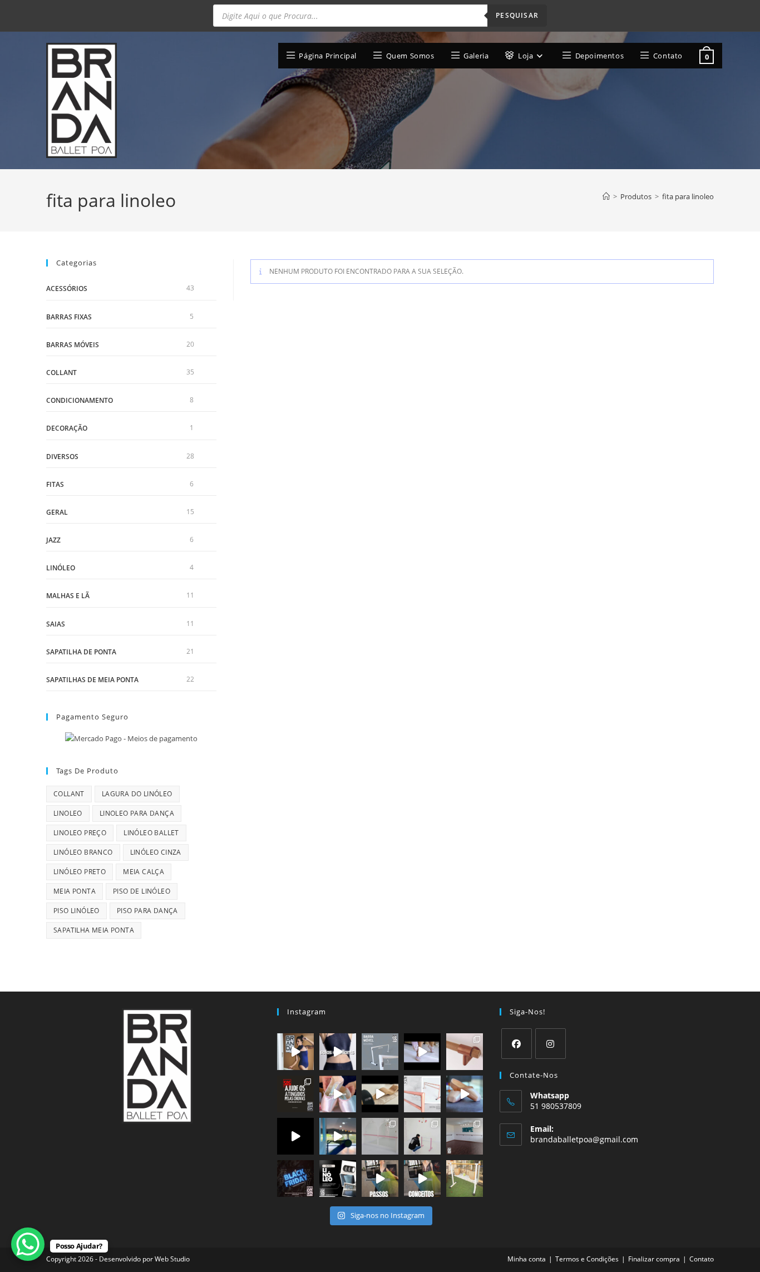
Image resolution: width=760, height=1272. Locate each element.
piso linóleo (76, 910)
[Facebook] (516, 1043)
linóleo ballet (151, 832)
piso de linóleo (141, 891)
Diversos (62, 456)
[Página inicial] (606, 196)
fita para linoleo (688, 196)
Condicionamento (79, 400)
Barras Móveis (72, 344)
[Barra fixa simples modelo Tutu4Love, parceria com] (464, 1051)
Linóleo (60, 568)
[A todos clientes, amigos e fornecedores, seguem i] (295, 1094)
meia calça (143, 871)
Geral (57, 512)
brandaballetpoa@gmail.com (584, 1139)
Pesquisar (517, 15)
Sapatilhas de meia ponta (92, 679)
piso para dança (147, 910)
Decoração (66, 428)
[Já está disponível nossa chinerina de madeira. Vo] (380, 1094)
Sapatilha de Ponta (81, 652)
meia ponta (74, 891)
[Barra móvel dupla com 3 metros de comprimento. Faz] (380, 1051)
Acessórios (66, 288)
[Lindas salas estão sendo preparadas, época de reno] (464, 1136)
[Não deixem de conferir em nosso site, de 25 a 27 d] (295, 1178)
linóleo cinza (155, 852)
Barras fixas (69, 317)
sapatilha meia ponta (93, 930)
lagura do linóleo (137, 793)
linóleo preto (79, 871)
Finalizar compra (654, 1259)
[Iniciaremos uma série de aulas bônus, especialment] (422, 1178)
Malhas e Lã (68, 595)
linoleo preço (79, 832)
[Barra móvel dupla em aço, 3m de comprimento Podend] (422, 1094)
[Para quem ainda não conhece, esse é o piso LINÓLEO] (337, 1178)
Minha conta (526, 1259)
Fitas (55, 484)
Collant (61, 372)
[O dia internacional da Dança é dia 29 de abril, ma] (337, 1094)
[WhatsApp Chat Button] (28, 1244)
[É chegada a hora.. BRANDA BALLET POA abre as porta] (464, 1094)
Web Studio (172, 1259)
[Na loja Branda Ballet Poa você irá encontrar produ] (295, 1136)
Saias (55, 624)
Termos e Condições (587, 1259)
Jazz (53, 540)
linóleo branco (83, 852)
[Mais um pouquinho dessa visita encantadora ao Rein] (380, 1136)
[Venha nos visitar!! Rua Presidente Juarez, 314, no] (295, 1051)
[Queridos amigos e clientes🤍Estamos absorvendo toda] (422, 1051)
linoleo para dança (137, 813)
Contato (701, 1259)
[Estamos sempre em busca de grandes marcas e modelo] (337, 1051)
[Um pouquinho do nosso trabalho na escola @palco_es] (337, 1136)
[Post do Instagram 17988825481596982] (380, 1178)
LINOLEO (67, 813)
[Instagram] (550, 1043)
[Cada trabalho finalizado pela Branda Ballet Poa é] (422, 1136)
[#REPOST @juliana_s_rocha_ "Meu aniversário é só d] (464, 1178)
